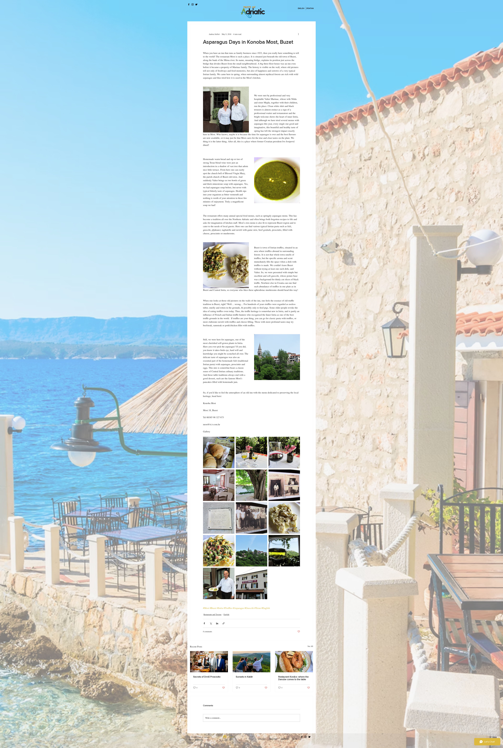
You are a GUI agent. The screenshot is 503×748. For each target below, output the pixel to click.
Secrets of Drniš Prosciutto (206, 676)
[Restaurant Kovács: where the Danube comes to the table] (294, 661)
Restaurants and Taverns (212, 614)
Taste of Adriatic (204, 737)
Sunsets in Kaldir (244, 676)
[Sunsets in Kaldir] (251, 661)
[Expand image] (218, 452)
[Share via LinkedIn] (217, 623)
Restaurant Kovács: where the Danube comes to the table (293, 678)
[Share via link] (223, 623)
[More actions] (298, 34)
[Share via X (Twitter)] (210, 623)
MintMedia (199, 739)
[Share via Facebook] (204, 623)
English (226, 614)
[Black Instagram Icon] (192, 4)
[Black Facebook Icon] (188, 4)
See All (310, 646)
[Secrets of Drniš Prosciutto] (209, 661)
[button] (261, 739)
